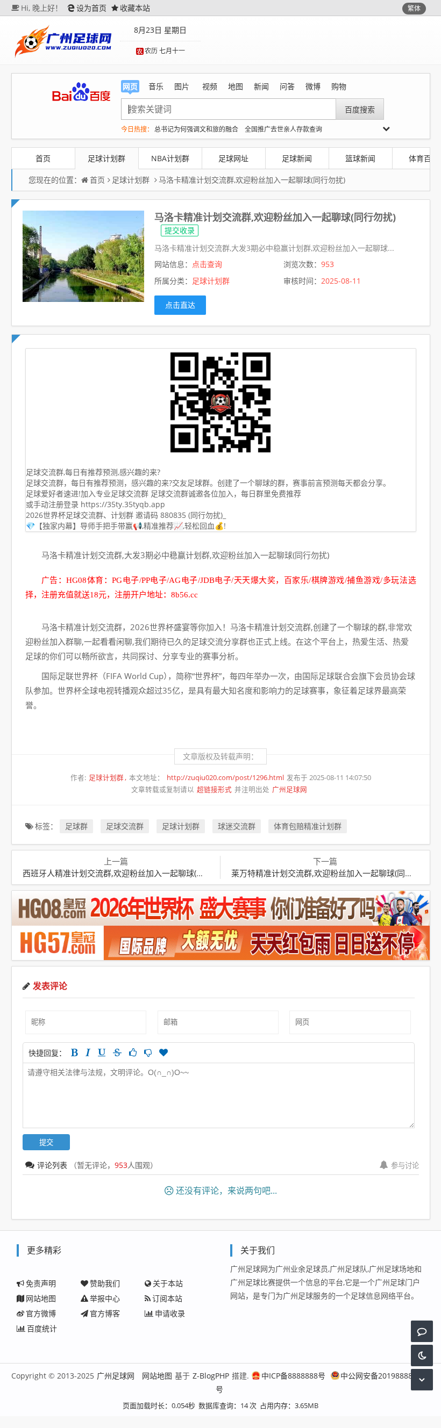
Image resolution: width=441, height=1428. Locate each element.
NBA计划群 (170, 158)
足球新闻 (297, 158)
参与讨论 (405, 1165)
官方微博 (41, 1313)
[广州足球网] (64, 40)
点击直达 (180, 305)
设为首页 (91, 8)
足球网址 (233, 158)
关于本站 (168, 1283)
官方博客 (105, 1313)
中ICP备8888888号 (293, 1376)
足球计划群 (106, 158)
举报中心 (105, 1298)
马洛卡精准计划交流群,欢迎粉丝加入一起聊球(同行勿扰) (252, 180)
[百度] (81, 92)
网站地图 (41, 1298)
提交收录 (180, 230)
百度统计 (42, 1328)
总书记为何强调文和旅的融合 (196, 129)
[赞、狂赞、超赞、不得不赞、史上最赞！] (163, 1052)
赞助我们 (105, 1283)
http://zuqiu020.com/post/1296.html (225, 777)
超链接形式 (214, 789)
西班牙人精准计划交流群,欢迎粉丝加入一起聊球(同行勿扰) (127, 873)
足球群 (76, 826)
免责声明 (41, 1283)
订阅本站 (167, 1298)
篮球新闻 (360, 158)
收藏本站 (135, 8)
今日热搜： (137, 129)
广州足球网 (289, 789)
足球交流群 (125, 826)
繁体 (414, 8)
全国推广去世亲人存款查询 (283, 129)
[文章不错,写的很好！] (132, 1052)
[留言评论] (422, 1331)
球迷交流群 (236, 826)
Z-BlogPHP (211, 1376)
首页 (43, 158)
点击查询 (207, 264)
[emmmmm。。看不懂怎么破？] (147, 1052)
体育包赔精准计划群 (308, 826)
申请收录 (170, 1313)
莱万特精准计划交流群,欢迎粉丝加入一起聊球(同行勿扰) (331, 873)
